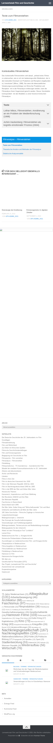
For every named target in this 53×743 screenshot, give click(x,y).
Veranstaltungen (34, 666)
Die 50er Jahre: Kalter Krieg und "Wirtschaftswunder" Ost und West (26, 507)
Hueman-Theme (39, 735)
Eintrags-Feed (9, 704)
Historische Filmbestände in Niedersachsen (17, 538)
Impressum (6, 572)
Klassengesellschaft (38, 621)
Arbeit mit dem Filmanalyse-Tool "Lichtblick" (17, 530)
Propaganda (19, 639)
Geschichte (26, 609)
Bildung (16, 666)
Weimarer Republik (11, 645)
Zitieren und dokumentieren (11, 471)
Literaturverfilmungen (20, 627)
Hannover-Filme (21, 615)
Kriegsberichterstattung (23, 624)
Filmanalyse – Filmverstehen (16, 139)
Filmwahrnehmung (8, 443)
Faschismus (13, 603)
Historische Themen (9, 492)
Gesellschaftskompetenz (15, 612)
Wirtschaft (12, 648)
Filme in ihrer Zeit (8, 479)
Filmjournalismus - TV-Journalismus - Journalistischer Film (23, 466)
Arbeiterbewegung (23, 597)
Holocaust (44, 615)
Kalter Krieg (39, 618)
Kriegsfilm (39, 624)
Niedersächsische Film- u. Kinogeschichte (17, 536)
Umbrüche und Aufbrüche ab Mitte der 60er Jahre (19, 510)
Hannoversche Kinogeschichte (13, 556)
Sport (40, 639)
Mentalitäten (36, 627)
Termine (24, 666)
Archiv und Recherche (10, 474)
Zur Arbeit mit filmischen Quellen (13, 448)
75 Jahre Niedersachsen (15, 594)
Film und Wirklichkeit (9, 445)
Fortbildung (16, 609)
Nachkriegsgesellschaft (25, 630)
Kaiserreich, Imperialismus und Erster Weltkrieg (19, 494)
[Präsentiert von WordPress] (19, 735)
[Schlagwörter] (45, 660)
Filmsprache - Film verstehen (12, 458)
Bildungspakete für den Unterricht (14, 528)
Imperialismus (8, 618)
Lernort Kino (6, 533)
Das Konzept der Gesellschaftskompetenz (17, 520)
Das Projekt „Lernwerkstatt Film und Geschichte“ (19, 564)
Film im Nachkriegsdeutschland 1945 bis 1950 (18, 486)
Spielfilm (30, 639)
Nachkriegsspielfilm (20, 633)
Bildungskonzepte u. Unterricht (13, 518)
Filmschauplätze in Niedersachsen (14, 546)
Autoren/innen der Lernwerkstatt (13, 567)
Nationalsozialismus (15, 636)
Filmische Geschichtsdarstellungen (14, 450)
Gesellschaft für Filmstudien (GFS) (14, 562)
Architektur (12, 600)
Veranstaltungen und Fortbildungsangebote (17, 523)
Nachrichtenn (43, 634)
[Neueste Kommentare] (32, 660)
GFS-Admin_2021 (11, 20)
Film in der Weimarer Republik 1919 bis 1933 (18, 484)
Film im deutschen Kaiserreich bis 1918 (16, 481)
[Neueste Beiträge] (8, 660)
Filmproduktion (29, 606)
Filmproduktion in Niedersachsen (13, 543)
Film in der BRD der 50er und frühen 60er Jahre (18, 489)
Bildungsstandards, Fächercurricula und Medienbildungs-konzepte (25, 525)
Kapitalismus (10, 621)
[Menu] (50, 3)
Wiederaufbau (33, 645)
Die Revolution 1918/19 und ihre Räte (15, 497)
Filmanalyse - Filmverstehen (12, 461)
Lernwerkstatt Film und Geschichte (18, 3)
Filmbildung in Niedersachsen (12, 551)
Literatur (5, 476)
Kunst (6, 627)
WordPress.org (9, 714)
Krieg (7, 624)
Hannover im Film (8, 554)
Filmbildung (6, 463)
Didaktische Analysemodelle (13, 153)
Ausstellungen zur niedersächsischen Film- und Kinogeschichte (24, 541)
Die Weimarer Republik (10, 499)
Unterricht (34, 643)
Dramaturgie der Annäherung (12, 210)
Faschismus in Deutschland (12, 502)
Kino (24, 621)
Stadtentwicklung (15, 642)
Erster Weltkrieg (28, 600)
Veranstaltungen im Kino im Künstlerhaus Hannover (31, 681)
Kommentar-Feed (10, 709)
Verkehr (44, 643)
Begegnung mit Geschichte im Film (14, 456)
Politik (33, 637)
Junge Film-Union (23, 618)
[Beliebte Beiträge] (20, 660)
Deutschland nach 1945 (10, 505)
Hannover (17, 679)
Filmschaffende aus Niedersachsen (14, 549)
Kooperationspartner (9, 569)
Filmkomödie (11, 607)
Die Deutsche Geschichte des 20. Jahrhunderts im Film (21, 437)
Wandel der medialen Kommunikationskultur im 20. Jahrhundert (24, 468)
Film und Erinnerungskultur (11, 453)
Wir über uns (6, 559)
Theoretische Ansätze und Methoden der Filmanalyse (22, 149)
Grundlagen (7, 9)
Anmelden (7, 698)
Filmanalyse (32, 604)
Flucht (8, 609)
